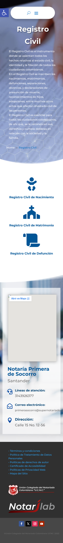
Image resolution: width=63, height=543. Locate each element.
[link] (10, 147)
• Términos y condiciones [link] (24, 450)
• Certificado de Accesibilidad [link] (26, 465)
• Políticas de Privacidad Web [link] (26, 469)
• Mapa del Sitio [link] (18, 473)
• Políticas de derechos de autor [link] (28, 462)
